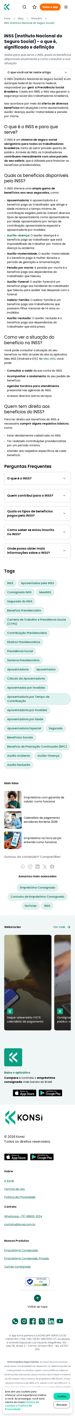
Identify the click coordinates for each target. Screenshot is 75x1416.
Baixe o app (50, 7)
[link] (29, 23)
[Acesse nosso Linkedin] (51, 1321)
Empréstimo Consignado (37, 888)
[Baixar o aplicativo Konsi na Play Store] (50, 1093)
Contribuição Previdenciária (27, 633)
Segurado (56, 728)
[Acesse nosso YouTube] (60, 1321)
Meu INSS (49, 359)
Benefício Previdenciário (24, 610)
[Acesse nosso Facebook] (32, 1321)
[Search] (24, 7)
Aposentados (46, 669)
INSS (10, 583)
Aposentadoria (18, 669)
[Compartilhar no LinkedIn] (37, 867)
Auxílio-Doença (48, 756)
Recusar (62, 1405)
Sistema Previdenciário (23, 660)
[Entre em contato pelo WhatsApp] (15, 1321)
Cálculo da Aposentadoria (26, 679)
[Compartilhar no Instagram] (30, 867)
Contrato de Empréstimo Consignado (37, 897)
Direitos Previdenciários (23, 642)
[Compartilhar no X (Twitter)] (45, 867)
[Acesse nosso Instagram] (24, 1321)
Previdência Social (20, 651)
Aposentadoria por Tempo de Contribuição (28, 699)
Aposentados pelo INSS (37, 583)
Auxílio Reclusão (18, 765)
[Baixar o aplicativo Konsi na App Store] (24, 1093)
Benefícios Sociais (20, 737)
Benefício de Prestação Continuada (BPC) (37, 747)
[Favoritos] (34, 7)
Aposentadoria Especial (24, 728)
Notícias (31, 906)
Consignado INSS (19, 592)
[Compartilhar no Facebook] (52, 867)
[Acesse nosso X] (42, 1321)
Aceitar (61, 1396)
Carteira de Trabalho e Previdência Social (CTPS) (36, 622)
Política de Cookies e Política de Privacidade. (22, 1405)
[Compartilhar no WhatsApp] (23, 867)
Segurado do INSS (19, 601)
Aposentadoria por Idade (25, 719)
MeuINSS (45, 592)
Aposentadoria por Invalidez (27, 710)
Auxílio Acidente (18, 756)
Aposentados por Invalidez (26, 688)
